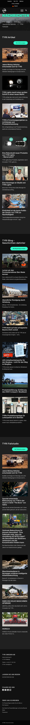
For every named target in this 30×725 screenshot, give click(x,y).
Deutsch (16, 6)
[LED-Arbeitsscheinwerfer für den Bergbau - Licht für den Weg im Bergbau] (15, 350)
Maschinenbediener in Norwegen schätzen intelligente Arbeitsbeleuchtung (14, 573)
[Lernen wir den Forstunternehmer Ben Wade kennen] (15, 261)
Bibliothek (21, 1)
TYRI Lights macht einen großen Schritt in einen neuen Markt (14, 93)
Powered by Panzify (9, 722)
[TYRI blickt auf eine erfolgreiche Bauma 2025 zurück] (15, 318)
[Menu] (22, 10)
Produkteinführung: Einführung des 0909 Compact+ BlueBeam (14, 391)
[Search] (26, 10)
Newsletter (10, 1)
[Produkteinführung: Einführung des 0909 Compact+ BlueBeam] (15, 380)
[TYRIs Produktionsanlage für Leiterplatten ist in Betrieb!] (15, 405)
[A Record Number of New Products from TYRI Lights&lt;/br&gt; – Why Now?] (15, 143)
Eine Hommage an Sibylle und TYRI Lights (14, 184)
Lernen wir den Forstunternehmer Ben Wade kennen (13, 272)
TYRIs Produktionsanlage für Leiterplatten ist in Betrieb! (13, 417)
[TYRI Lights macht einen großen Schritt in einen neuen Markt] (15, 83)
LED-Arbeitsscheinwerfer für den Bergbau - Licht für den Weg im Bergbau (15, 362)
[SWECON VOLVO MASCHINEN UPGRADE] (15, 592)
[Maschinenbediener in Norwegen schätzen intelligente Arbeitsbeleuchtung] (15, 562)
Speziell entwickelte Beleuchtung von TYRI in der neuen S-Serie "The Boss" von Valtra (14, 502)
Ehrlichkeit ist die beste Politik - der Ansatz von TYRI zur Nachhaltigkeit (14, 212)
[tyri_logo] (12, 10)
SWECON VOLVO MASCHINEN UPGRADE (14, 602)
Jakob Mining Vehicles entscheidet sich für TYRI (12, 66)
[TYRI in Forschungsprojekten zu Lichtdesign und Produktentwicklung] (15, 111)
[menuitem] (10, 1)
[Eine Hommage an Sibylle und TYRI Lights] (15, 173)
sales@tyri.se (9, 664)
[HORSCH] (15, 619)
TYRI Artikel (6, 22)
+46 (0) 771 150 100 (10, 662)
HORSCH (6, 629)
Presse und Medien (15, 3)
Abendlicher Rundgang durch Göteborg (13, 301)
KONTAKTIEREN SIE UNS (8, 677)
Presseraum (5, 712)
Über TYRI (16, 1)
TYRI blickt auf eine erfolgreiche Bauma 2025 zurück (14, 329)
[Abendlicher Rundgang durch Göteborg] (15, 291)
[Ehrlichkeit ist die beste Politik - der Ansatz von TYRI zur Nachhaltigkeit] (15, 201)
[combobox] (15, 6)
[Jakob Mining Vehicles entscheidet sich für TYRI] (15, 55)
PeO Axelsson (5, 705)
